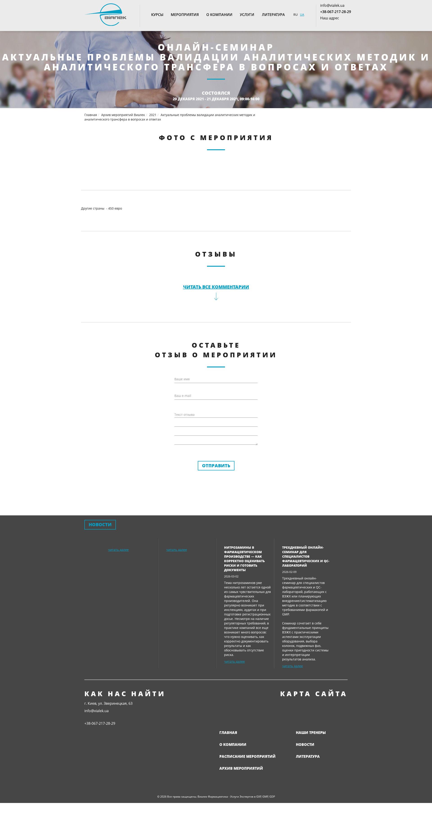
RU (295, 14)
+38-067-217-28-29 (335, 11)
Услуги (247, 14)
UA (302, 14)
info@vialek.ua (332, 5)
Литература (273, 14)
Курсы (157, 14)
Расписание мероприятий (247, 756)
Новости (305, 744)
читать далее (118, 550)
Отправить (216, 466)
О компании (219, 14)
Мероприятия (185, 14)
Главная (228, 732)
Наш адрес (329, 18)
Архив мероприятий (241, 768)
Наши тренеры (311, 732)
